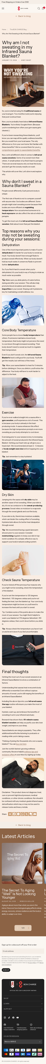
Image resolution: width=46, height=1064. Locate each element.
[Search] (39, 8)
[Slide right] (28, 928)
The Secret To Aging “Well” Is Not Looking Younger (19, 894)
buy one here (21, 744)
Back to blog (24, 16)
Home (4, 29)
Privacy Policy (32, 962)
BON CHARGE (12, 1061)
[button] (3, 8)
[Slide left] (17, 928)
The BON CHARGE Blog (18, 29)
